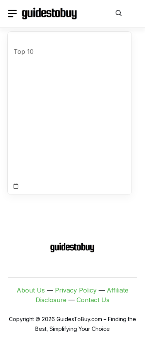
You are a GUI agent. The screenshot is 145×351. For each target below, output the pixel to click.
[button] (119, 13)
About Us (31, 290)
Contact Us (93, 300)
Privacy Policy (76, 290)
